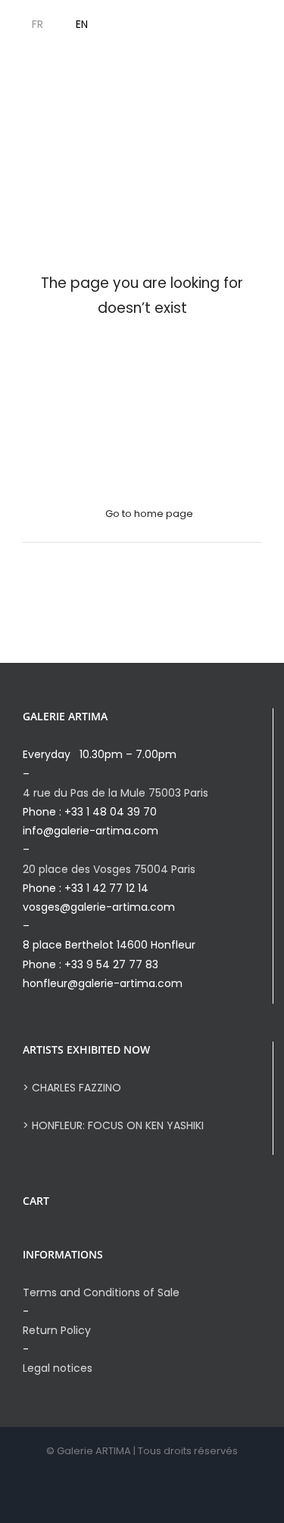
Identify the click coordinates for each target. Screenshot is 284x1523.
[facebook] (205, 25)
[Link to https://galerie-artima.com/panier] (138, 24)
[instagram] (229, 25)
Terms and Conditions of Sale (101, 1292)
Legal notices (57, 1368)
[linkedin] (253, 25)
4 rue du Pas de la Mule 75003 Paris (115, 792)
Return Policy (57, 1330)
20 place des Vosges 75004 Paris (109, 869)
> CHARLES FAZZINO (72, 1087)
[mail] (277, 25)
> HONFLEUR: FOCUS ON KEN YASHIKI (113, 1125)
